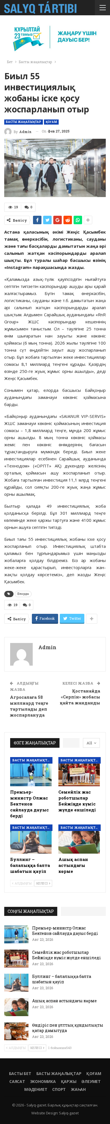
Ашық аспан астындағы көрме (64, 1000)
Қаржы (68, 1081)
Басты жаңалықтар (23, 122)
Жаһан (78, 1089)
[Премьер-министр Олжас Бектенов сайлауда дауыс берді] (31, 771)
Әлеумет (91, 1081)
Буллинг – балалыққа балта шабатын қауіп (61, 979)
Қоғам (51, 122)
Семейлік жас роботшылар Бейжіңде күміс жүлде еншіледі (66, 955)
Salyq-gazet (69, 1113)
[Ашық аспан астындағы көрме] (79, 839)
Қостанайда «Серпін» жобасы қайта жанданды (80, 697)
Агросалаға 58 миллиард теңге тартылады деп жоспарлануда (29, 706)
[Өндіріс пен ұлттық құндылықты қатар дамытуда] (16, 1031)
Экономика (43, 1081)
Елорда (23, 594)
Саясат (17, 1081)
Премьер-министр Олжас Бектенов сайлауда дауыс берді (65, 930)
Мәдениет (35, 1089)
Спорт (59, 1089)
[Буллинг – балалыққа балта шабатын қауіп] (31, 839)
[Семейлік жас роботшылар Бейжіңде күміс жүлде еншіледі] (79, 771)
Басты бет (20, 1073)
